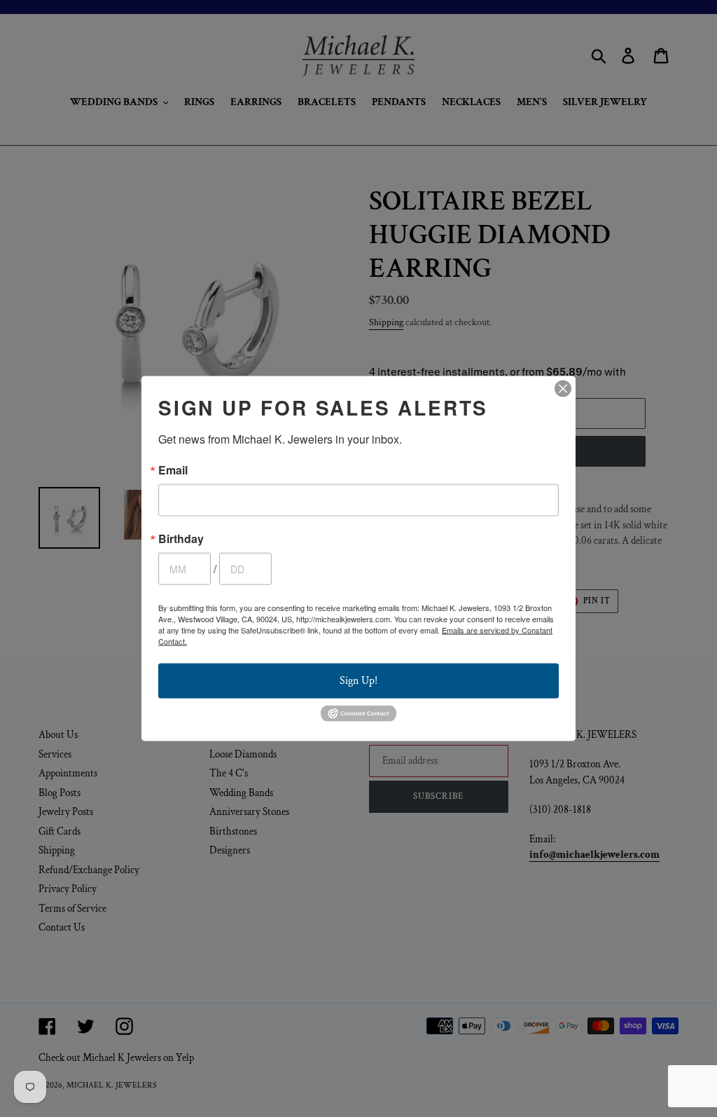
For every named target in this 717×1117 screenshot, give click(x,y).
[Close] (563, 389)
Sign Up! (358, 680)
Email (173, 470)
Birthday (181, 538)
